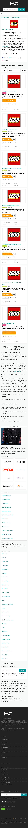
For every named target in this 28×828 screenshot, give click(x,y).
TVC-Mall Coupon (6, 499)
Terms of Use (5, 747)
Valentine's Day (5, 569)
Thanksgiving (5, 565)
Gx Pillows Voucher (6, 522)
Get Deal (8, 100)
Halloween (4, 573)
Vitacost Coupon (5, 526)
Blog (3, 754)
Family (3, 627)
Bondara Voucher (5, 777)
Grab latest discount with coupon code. (11, 244)
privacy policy (14, 798)
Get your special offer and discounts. (10, 205)
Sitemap (4, 749)
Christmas (4, 557)
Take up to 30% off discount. (9, 91)
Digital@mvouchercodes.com (10, 730)
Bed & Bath (4, 631)
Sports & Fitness (5, 643)
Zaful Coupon (5, 503)
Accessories (4, 553)
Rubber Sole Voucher (6, 534)
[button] (5, 58)
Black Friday (4, 577)
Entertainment (5, 612)
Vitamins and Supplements (7, 619)
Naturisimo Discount (6, 495)
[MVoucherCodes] (14, 4)
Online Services (5, 584)
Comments (17, 109)
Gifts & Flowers (5, 561)
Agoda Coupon (5, 774)
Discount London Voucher (7, 530)
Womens (4, 623)
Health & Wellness (6, 596)
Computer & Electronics (7, 650)
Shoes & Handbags (6, 615)
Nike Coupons (5, 772)
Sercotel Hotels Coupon (7, 784)
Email (4, 109)
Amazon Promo (5, 767)
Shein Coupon (5, 518)
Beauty (3, 600)
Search (22, 9)
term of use (20, 798)
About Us (4, 744)
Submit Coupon (5, 739)
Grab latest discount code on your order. (11, 168)
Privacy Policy (5, 752)
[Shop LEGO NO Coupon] (14, 24)
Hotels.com (4, 769)
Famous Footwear (6, 635)
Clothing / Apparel (6, 580)
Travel (3, 608)
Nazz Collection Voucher (7, 538)
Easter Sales (4, 588)
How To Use (4, 742)
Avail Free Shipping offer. (8, 323)
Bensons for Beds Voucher (7, 515)
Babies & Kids (5, 654)
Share (16, 107)
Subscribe (22, 670)
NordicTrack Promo (6, 779)
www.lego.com (5, 46)
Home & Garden (5, 592)
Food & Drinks (5, 647)
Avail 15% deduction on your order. (10, 129)
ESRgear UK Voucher (6, 511)
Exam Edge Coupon (6, 507)
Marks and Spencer (6, 782)
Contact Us (4, 757)
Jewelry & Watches (6, 639)
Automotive (4, 658)
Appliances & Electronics (7, 604)
